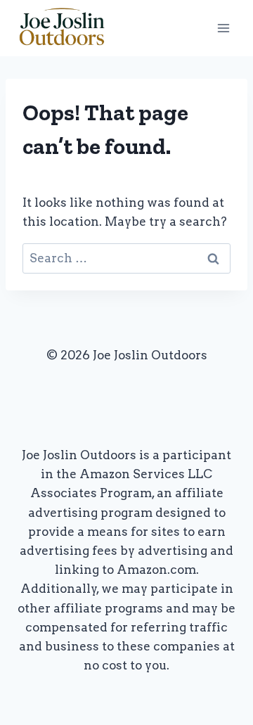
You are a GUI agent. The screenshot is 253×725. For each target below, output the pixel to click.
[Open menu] (223, 28)
